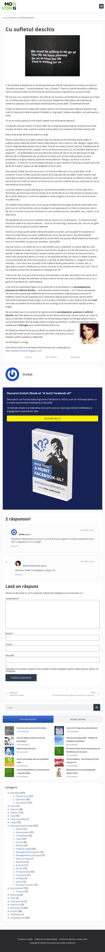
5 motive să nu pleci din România (31, 728)
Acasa (5, 17)
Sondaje (20, 878)
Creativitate (22, 835)
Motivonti (21, 861)
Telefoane (15, 914)
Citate (13, 822)
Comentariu (12, 598)
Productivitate (23, 871)
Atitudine (13, 17)
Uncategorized (17, 917)
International (17, 901)
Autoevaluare (23, 832)
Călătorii (14, 812)
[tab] (28, 719)
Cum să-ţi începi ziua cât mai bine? (82, 728)
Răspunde (14, 546)
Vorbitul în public (24, 884)
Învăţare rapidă (23, 848)
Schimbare (21, 802)
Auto (12, 806)
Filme (13, 898)
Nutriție (20, 865)
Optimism (21, 799)
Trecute (20, 891)
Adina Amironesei (31, 565)
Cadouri (14, 809)
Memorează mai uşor (26, 748)
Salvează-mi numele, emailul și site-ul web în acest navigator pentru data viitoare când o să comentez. (51, 670)
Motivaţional (16, 907)
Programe (21, 875)
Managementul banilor (27, 852)
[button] (101, 6)
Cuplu (19, 838)
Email (9, 644)
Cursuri (19, 842)
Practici (14, 911)
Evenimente (16, 888)
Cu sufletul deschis (29, 29)
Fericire (19, 845)
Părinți (19, 868)
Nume (9, 633)
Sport (18, 881)
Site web (9, 655)
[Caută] (96, 707)
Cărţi (12, 815)
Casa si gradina (18, 819)
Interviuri (15, 904)
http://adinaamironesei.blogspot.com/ (23, 350)
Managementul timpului (28, 855)
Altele (18, 829)
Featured (14, 894)
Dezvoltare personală (21, 825)
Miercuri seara (23, 858)
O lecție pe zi (22, 796)
